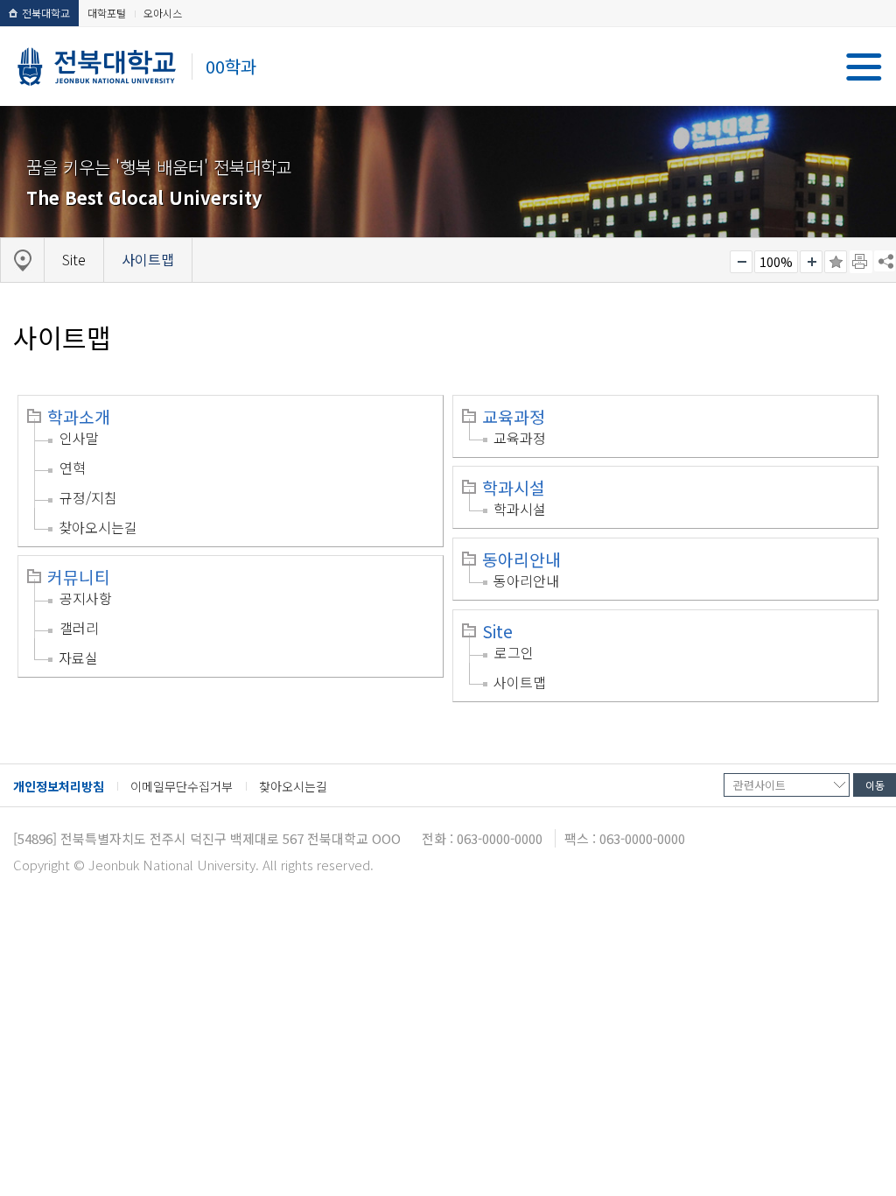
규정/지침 (88, 497)
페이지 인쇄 (861, 261)
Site (497, 631)
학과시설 (513, 487)
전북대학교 (46, 12)
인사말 (79, 437)
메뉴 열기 (864, 67)
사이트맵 (520, 682)
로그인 (514, 652)
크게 (811, 261)
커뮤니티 (78, 577)
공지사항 (86, 598)
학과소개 (78, 417)
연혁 (73, 467)
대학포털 (107, 12)
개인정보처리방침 (58, 786)
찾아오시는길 (98, 527)
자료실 (78, 657)
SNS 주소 (884, 260)
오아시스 (163, 12)
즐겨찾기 (835, 261)
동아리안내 (521, 559)
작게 (741, 261)
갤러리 (79, 627)
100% (776, 262)
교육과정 (513, 417)
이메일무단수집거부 (181, 786)
